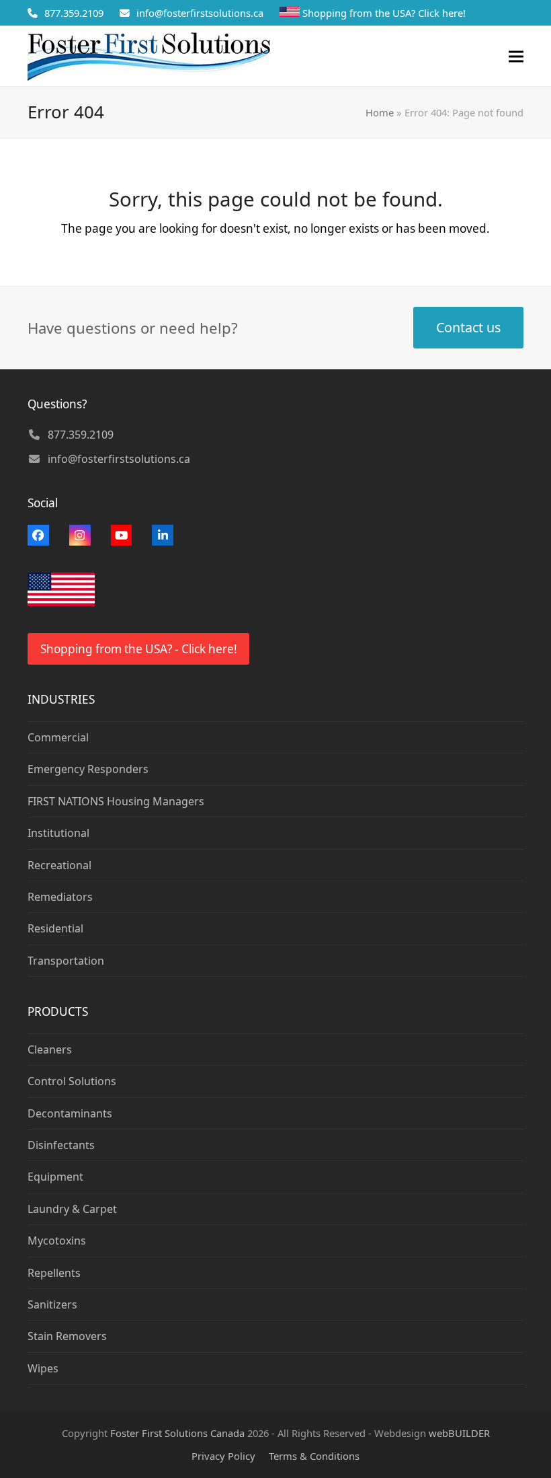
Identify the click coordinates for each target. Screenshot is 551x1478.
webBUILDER (459, 1433)
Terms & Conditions (314, 1456)
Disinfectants (61, 1145)
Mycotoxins (57, 1240)
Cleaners (50, 1049)
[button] (516, 56)
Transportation (66, 960)
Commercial (58, 737)
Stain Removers (67, 1336)
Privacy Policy (223, 1456)
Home (380, 112)
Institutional (58, 832)
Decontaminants (70, 1113)
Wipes (43, 1368)
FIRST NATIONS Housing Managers (116, 801)
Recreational (59, 865)
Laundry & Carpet (72, 1209)
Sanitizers (52, 1304)
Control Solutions (72, 1081)
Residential (55, 928)
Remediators (60, 896)
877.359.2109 (73, 13)
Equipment (55, 1176)
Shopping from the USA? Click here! (384, 13)
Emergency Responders (88, 769)
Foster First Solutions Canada (177, 1433)
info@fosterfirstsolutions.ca (199, 13)
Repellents (54, 1272)
